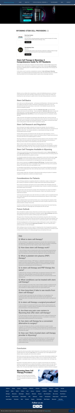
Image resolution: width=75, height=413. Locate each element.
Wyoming (60, 399)
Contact (69, 2)
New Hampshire (47, 393)
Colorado (37, 388)
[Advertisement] (37, 84)
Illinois (17, 391)
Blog (62, 2)
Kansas (32, 391)
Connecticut (44, 388)
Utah (22, 399)
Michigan (8, 393)
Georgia (62, 388)
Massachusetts (63, 391)
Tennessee (16, 399)
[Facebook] (34, 406)
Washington (39, 399)
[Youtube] (40, 406)
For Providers (54, 2)
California (31, 388)
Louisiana (44, 391)
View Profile (28, 42)
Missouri (28, 393)
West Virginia (47, 399)
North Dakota (23, 396)
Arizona (19, 388)
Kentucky (38, 391)
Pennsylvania (47, 396)
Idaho (12, 391)
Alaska (13, 388)
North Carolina (15, 396)
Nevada (39, 393)
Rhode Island (55, 396)
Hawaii (7, 391)
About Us (27, 2)
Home (20, 2)
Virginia (32, 399)
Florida (56, 388)
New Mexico (62, 393)
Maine (50, 391)
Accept (71, 410)
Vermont (27, 399)
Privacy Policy (47, 410)
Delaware (51, 388)
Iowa (27, 391)
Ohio (29, 396)
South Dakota (8, 399)
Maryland (56, 391)
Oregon (40, 396)
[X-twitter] (37, 406)
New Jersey (55, 393)
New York (8, 396)
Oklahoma (35, 396)
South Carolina (64, 396)
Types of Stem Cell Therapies (39, 2)
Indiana (22, 391)
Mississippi (21, 393)
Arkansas (25, 388)
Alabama (8, 388)
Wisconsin (54, 399)
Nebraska (34, 393)
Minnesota (14, 393)
